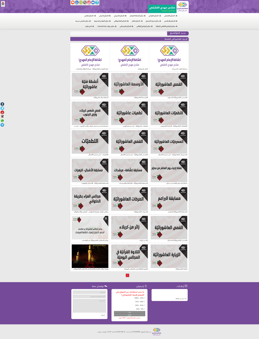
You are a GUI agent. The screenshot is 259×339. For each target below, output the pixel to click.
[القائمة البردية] (89, 2)
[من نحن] (97, 2)
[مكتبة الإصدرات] (77, 2)
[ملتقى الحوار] (73, 2)
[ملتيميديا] (81, 2)
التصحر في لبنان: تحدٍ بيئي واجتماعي (153, 33)
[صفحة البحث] (85, 2)
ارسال (103, 315)
